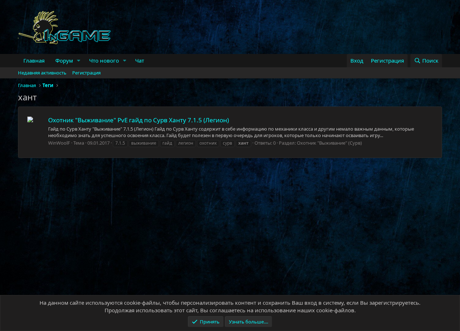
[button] (79, 60)
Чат (139, 60)
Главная (34, 60)
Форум (64, 60)
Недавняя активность (42, 72)
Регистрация (86, 72)
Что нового (104, 60)
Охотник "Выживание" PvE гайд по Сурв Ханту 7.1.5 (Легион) (138, 120)
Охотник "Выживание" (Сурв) (329, 143)
